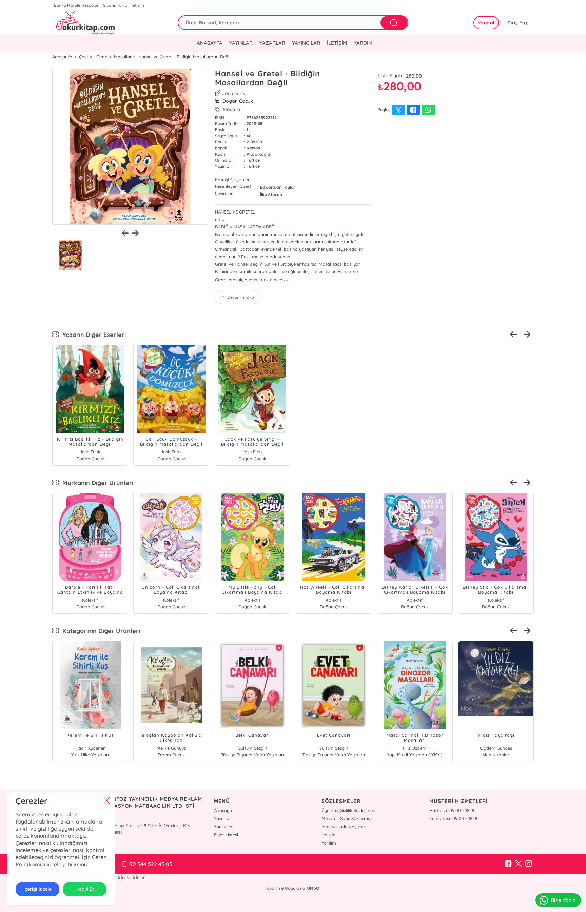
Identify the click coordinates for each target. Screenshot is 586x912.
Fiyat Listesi (226, 834)
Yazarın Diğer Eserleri (92, 335)
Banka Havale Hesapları (77, 5)
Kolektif (90, 600)
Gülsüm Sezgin (252, 748)
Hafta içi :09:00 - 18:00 (452, 810)
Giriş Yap (518, 23)
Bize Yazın (563, 900)
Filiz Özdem (414, 748)
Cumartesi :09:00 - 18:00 (454, 818)
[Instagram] (529, 864)
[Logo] (85, 23)
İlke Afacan (271, 194)
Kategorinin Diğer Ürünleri (99, 631)
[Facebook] (508, 864)
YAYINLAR (241, 43)
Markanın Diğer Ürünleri (96, 483)
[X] (518, 864)
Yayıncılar (224, 826)
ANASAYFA (209, 43)
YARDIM (363, 43)
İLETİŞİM (337, 43)
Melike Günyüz (171, 748)
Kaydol (486, 23)
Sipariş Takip (115, 5)
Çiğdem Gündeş (496, 748)
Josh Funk (233, 93)
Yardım (328, 843)
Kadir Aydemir (90, 748)
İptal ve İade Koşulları (343, 826)
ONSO (313, 888)
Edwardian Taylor (277, 187)
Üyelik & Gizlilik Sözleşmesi (348, 810)
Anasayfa (224, 810)
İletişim (137, 5)
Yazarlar (222, 818)
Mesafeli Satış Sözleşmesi (347, 818)
